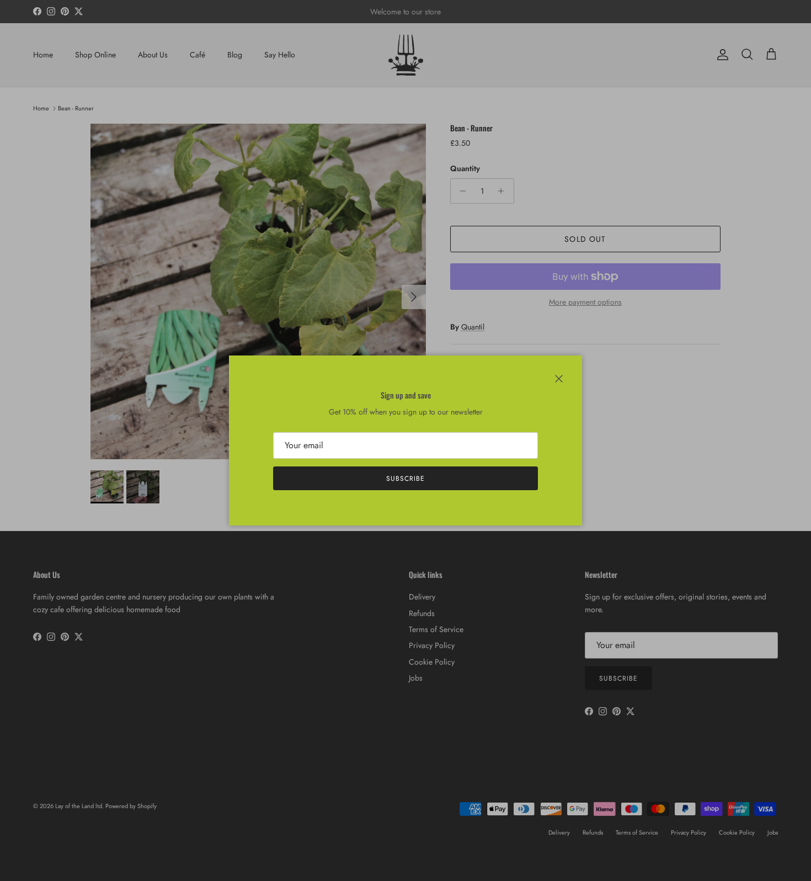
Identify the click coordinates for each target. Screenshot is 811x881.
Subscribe (405, 479)
